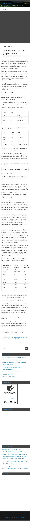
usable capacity (13, 338)
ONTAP (23, 337)
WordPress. (23, 517)
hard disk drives (9, 337)
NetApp (18, 56)
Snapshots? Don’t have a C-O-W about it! (18, 468)
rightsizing (5, 338)
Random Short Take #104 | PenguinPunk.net (14, 454)
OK (26, 348)
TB (8, 338)
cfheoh (4, 56)
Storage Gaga (6, 3)
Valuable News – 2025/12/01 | (11, 449)
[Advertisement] (15, 27)
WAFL (18, 338)
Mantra (17, 517)
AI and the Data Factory (9, 376)
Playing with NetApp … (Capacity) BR (15, 52)
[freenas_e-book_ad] (10, 404)
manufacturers (17, 337)
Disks (15, 56)
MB (20, 337)
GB (5, 337)
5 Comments (24, 56)
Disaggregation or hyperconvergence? (18, 461)
